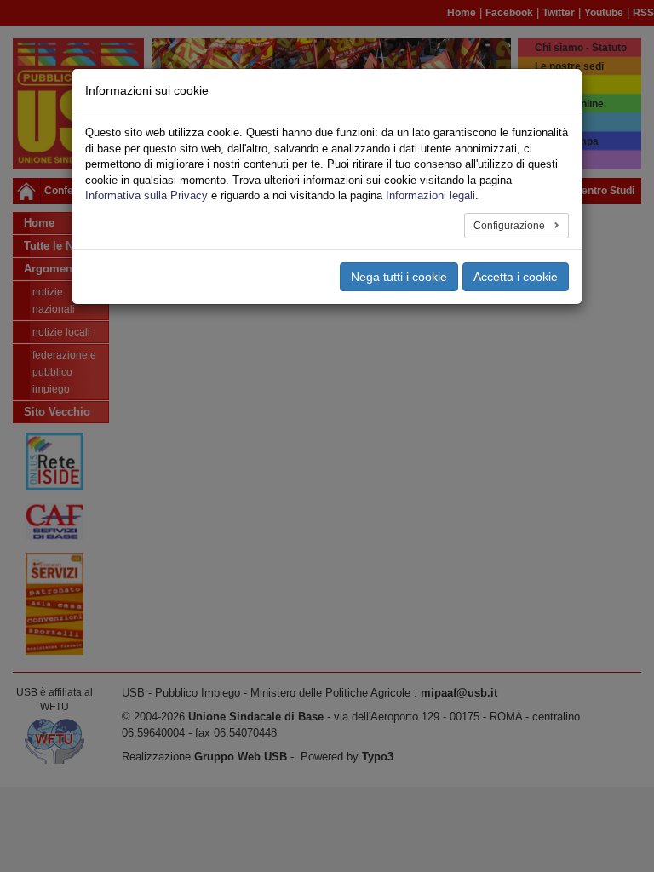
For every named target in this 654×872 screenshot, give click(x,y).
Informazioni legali (430, 195)
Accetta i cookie (515, 277)
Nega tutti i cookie (399, 277)
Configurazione (510, 226)
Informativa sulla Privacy (146, 195)
